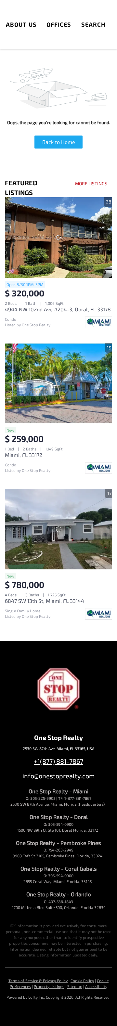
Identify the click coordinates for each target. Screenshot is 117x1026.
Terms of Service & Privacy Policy (38, 980)
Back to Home (58, 142)
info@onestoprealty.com (58, 776)
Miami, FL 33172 (23, 455)
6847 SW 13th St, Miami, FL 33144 (44, 601)
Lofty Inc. (36, 997)
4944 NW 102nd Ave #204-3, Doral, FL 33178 (58, 309)
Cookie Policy (82, 980)
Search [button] (93, 24)
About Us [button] (21, 24)
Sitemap (74, 986)
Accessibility (96, 986)
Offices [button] (59, 24)
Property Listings (49, 986)
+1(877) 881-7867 (58, 761)
